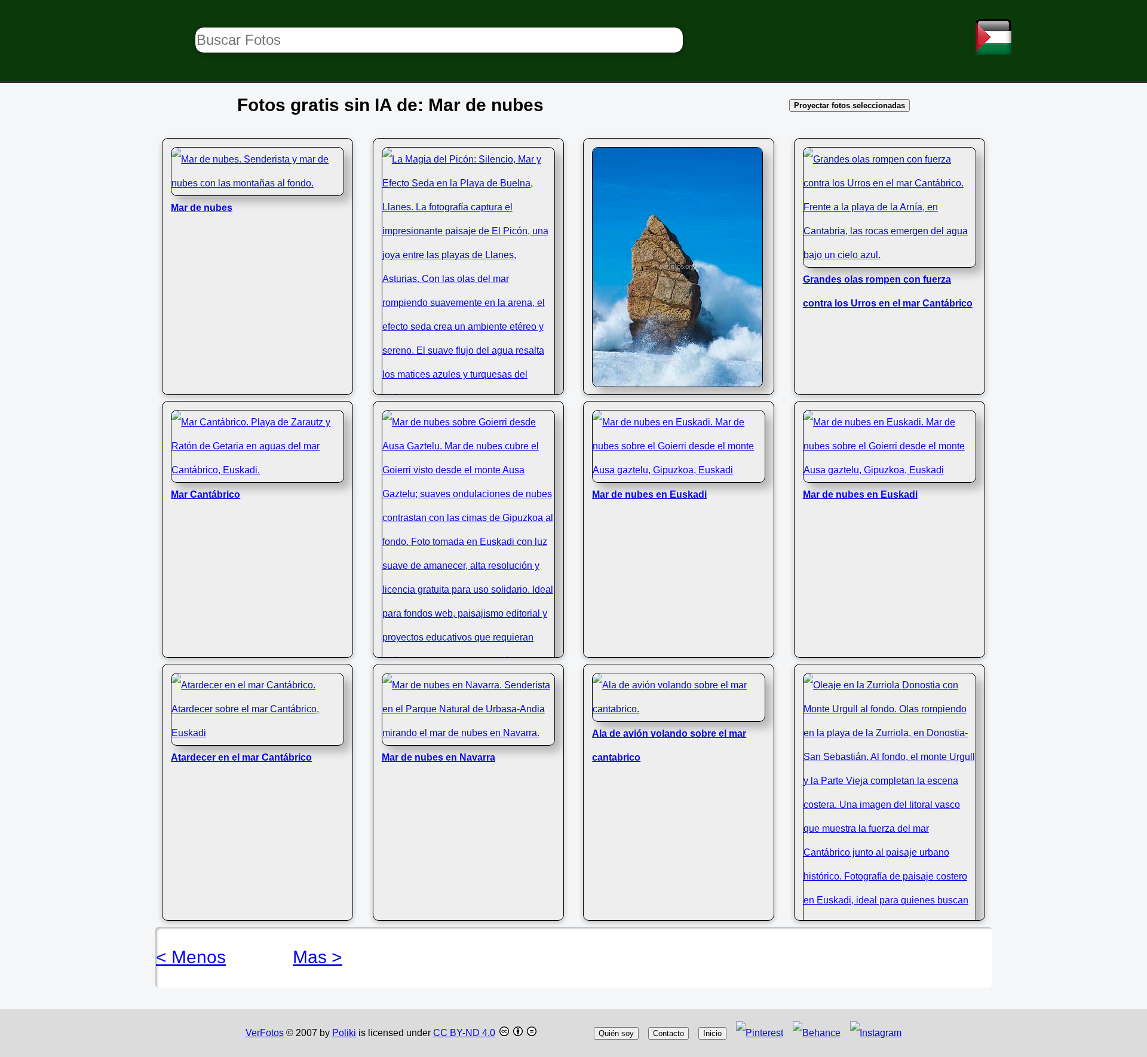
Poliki (344, 1033)
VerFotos (265, 1033)
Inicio (712, 1033)
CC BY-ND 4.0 (464, 1033)
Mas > (317, 957)
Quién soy (616, 1033)
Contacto (668, 1033)
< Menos (191, 957)
